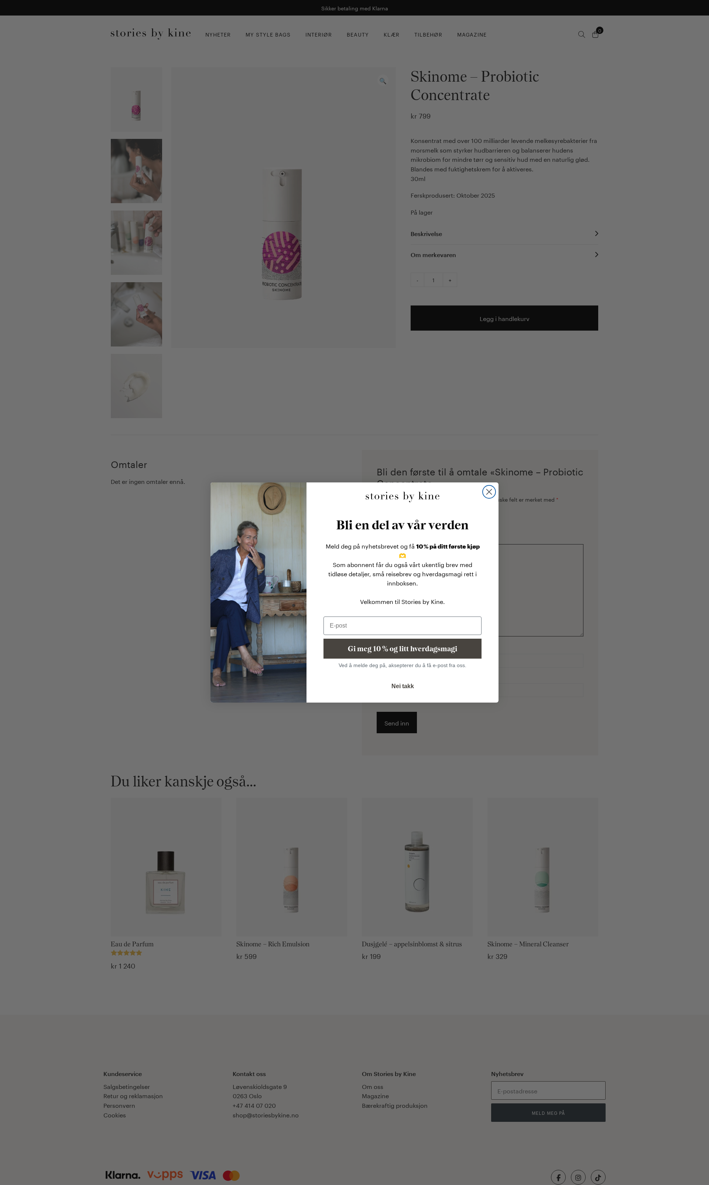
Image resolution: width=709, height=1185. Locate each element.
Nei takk (402, 686)
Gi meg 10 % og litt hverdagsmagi (402, 648)
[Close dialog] (489, 491)
